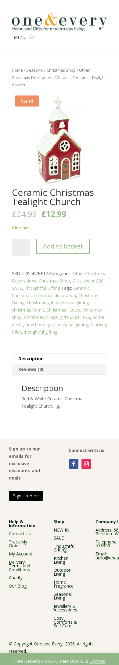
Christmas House (63, 310)
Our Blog (18, 586)
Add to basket (63, 246)
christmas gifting (72, 302)
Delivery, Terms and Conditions (19, 566)
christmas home (28, 310)
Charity (16, 578)
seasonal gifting (72, 324)
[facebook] (73, 464)
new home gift (40, 324)
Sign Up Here (26, 496)
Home (17, 70)
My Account (20, 554)
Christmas (22, 295)
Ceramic (81, 288)
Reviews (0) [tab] (30, 369)
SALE (17, 288)
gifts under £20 (75, 317)
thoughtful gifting (40, 332)
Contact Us (20, 533)
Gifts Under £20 (87, 281)
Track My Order (18, 544)
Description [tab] (31, 358)
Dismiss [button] (97, 661)
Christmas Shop (61, 70)
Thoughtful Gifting (42, 288)
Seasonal (34, 70)
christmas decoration (55, 295)
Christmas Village (41, 317)
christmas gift (40, 302)
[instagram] (86, 464)
